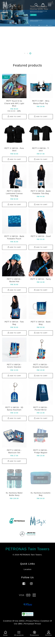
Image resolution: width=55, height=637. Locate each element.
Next (49, 27)
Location (27, 569)
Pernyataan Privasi (32, 624)
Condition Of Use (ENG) (14, 621)
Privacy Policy (32, 621)
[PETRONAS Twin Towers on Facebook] (24, 585)
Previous (6, 27)
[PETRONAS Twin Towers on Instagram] (31, 585)
